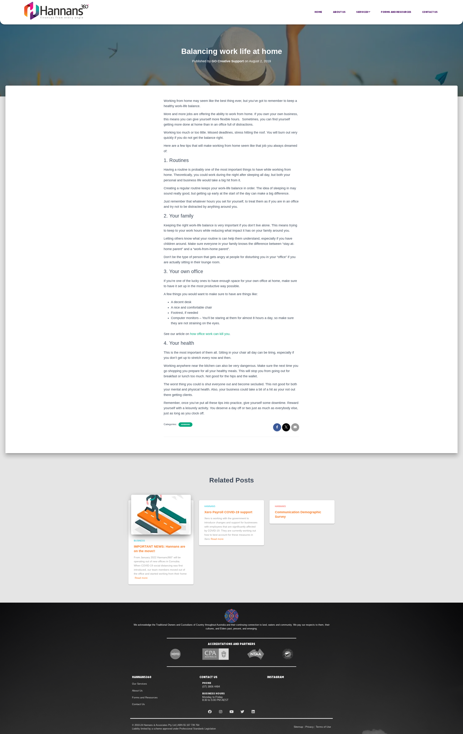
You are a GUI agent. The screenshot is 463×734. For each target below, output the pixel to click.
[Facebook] (209, 711)
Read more (141, 577)
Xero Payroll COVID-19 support (228, 512)
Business (139, 540)
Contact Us (430, 12)
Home (318, 12)
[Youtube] (231, 711)
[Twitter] (242, 711)
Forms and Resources (396, 12)
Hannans (185, 424)
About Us (339, 12)
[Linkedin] (253, 711)
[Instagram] (220, 711)
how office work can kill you (210, 334)
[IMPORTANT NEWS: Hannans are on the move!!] (161, 514)
